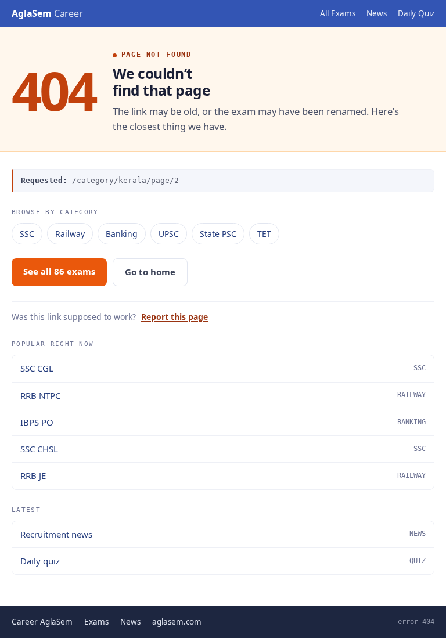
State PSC (218, 233)
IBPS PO (223, 422)
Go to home (150, 271)
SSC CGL (223, 368)
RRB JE (223, 475)
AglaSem (47, 13)
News (376, 13)
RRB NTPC (223, 395)
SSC (27, 233)
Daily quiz (223, 561)
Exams (96, 622)
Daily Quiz (416, 13)
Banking (122, 233)
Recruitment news (223, 534)
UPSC (169, 233)
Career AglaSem (42, 622)
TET (264, 233)
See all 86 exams (59, 271)
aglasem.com (177, 622)
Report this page (174, 316)
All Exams (337, 13)
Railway (70, 233)
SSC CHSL (223, 449)
